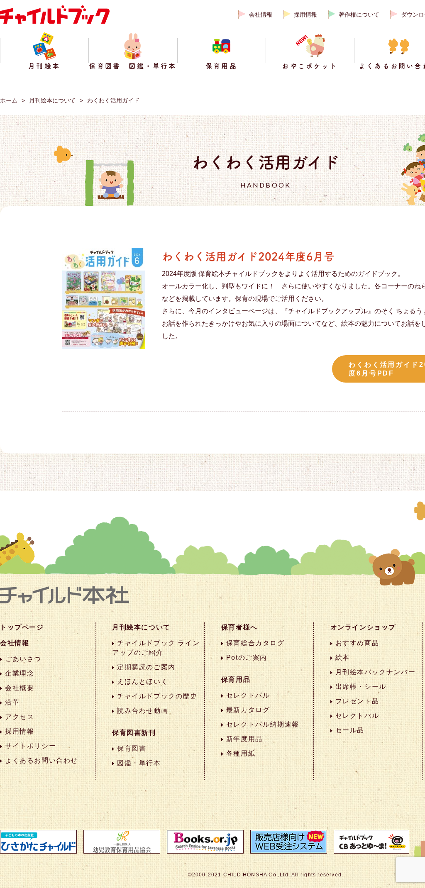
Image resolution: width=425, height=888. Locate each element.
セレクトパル (248, 695)
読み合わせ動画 (142, 710)
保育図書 (131, 748)
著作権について (359, 14)
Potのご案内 (246, 657)
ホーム (8, 100)
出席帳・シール (360, 686)
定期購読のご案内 (146, 667)
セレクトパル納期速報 (262, 724)
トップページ (22, 627)
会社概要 (19, 687)
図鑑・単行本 (139, 762)
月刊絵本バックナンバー (375, 672)
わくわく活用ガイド (113, 100)
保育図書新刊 (134, 732)
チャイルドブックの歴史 (157, 696)
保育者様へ (239, 627)
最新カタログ (248, 709)
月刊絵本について (52, 100)
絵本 (342, 657)
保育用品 (235, 679)
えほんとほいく (142, 681)
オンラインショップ (363, 627)
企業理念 (19, 673)
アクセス (19, 716)
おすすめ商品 (357, 642)
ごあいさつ (23, 658)
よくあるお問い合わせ (41, 760)
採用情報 (305, 14)
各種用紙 (240, 753)
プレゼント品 (357, 701)
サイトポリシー (30, 745)
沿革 (12, 702)
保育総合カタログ (255, 642)
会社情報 (260, 14)
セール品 (349, 730)
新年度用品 (244, 738)
